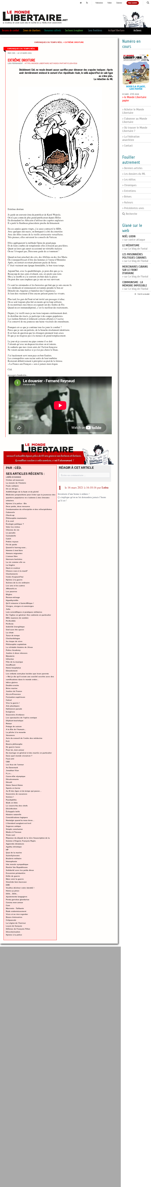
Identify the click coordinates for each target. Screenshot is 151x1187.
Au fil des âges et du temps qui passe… (24, 791)
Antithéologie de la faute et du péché (22, 492)
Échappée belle (13, 812)
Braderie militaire (14, 858)
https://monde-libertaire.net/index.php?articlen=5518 (51, 63)
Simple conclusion (14, 829)
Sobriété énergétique (15, 627)
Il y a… (9, 773)
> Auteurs (127, 202)
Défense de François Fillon (18, 929)
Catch (8, 539)
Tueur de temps (13, 635)
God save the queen (15, 630)
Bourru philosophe (14, 744)
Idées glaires (12, 682)
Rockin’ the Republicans (17, 867)
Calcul (9, 700)
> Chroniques (129, 185)
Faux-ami (10, 759)
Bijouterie (10, 656)
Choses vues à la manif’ (17, 571)
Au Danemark (12, 768)
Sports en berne (13, 788)
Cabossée (10, 512)
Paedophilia (11, 800)
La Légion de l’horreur (16, 923)
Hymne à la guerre (14, 580)
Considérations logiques (17, 817)
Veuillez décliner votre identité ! (20, 888)
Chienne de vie (12, 530)
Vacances (10, 735)
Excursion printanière (15, 873)
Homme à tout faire (14, 550)
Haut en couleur (13, 568)
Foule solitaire (12, 486)
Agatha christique (14, 847)
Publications (99, 3)
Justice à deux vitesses (16, 653)
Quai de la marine (14, 853)
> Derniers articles (132, 168)
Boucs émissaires (14, 917)
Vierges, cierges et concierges (20, 606)
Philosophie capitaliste (16, 644)
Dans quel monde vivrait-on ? (19, 756)
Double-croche (12, 685)
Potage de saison (14, 726)
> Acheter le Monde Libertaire (133, 111)
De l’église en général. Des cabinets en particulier (28, 615)
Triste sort (10, 835)
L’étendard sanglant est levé (18, 823)
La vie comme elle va (15, 562)
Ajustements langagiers (16, 897)
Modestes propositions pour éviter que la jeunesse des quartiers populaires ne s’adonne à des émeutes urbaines (30, 498)
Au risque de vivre (14, 641)
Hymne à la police (14, 935)
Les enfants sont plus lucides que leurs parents (27, 674)
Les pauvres (11, 591)
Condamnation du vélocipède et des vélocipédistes (29, 509)
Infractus (10, 659)
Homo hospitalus (13, 668)
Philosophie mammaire (16, 518)
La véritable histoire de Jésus (19, 647)
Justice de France (14, 691)
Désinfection (11, 809)
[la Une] (81, 3)
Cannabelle (11, 536)
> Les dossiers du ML (133, 173)
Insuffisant (10, 665)
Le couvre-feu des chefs (17, 806)
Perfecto (9, 624)
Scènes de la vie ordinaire (18, 583)
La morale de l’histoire (16, 483)
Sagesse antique (13, 826)
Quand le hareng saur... (16, 547)
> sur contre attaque (133, 238)
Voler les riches (13, 527)
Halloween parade (14, 709)
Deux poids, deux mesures (18, 506)
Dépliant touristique (14, 721)
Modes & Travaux (13, 832)
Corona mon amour (14, 902)
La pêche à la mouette (16, 732)
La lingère (10, 565)
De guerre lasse (13, 747)
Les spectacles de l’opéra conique (21, 718)
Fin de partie (11, 545)
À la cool (10, 521)
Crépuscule (11, 920)
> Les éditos (129, 179)
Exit (7, 741)
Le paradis (10, 533)
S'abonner (119, 3)
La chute (10, 633)
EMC (8, 885)
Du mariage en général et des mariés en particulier (29, 753)
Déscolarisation (13, 932)
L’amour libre (12, 556)
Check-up (10, 515)
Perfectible (11, 621)
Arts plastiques (13, 706)
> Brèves (126, 196)
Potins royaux (12, 542)
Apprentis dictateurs (15, 844)
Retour (9, 724)
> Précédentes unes (133, 208)
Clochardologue (13, 638)
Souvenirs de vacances (16, 794)
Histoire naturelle (13, 814)
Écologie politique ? (15, 524)
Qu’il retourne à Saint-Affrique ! (20, 603)
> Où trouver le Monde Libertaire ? (134, 129)
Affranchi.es (11, 589)
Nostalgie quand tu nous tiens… (20, 820)
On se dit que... (13, 489)
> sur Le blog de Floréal (135, 258)
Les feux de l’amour (15, 765)
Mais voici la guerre (15, 879)
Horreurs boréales (14, 559)
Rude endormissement (16, 911)
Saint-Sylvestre (13, 856)
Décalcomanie (12, 779)
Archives (137, 30)
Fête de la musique (14, 662)
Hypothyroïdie (12, 600)
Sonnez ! (10, 797)
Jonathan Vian (12, 770)
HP (7, 850)
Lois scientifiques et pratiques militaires (24, 612)
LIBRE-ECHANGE (13, 477)
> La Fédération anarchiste (131, 138)
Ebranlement (11, 671)
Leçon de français (14, 926)
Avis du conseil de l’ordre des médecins (24, 738)
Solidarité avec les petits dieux (20, 870)
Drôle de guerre (13, 876)
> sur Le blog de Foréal (135, 247)
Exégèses (10, 712)
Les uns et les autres (15, 586)
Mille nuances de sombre (17, 618)
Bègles (9, 594)
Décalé (9, 782)
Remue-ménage (13, 597)
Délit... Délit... (12, 894)
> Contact (127, 145)
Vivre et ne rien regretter (17, 914)
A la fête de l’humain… (16, 729)
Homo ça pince (12, 891)
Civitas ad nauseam (15, 480)
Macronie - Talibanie (15, 908)
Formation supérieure (15, 697)
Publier (110, 3)
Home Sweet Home (14, 785)
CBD (8, 762)
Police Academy (13, 650)
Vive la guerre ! (13, 703)
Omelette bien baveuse (16, 882)
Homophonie (11, 861)
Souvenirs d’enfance (15, 715)
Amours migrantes (14, 553)
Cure (8, 905)
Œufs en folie (12, 803)
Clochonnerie (12, 574)
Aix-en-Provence (13, 694)
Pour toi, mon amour (15, 750)
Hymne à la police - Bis (16, 503)
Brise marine (11, 688)
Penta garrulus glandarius (17, 900)
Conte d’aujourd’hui (14, 577)
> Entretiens (129, 191)
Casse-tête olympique (15, 776)
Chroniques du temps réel (48, 42)
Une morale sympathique (17, 864)
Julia (8, 609)
